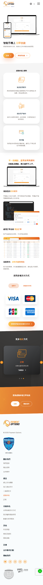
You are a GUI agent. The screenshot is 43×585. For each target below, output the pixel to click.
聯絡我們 (26, 404)
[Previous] (1, 362)
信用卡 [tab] (14, 286)
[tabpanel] (21, 360)
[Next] (41, 362)
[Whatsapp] (40, 571)
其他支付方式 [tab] (27, 286)
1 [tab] (19, 378)
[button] (32, 4)
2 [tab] (21, 378)
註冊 (7, 55)
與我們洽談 (21, 55)
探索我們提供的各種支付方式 (20, 324)
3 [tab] (23, 378)
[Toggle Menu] (39, 4)
